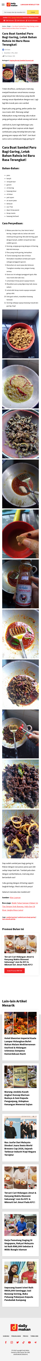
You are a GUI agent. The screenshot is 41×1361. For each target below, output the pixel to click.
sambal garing (11, 917)
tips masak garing (8, 919)
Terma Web (34, 1336)
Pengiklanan (16, 1336)
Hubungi (6, 1336)
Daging (12, 60)
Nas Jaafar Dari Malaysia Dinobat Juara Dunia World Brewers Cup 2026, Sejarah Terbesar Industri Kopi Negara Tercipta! (20, 1148)
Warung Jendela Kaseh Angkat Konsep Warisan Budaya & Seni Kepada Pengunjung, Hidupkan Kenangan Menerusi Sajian (18, 1098)
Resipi (9, 26)
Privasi (25, 1336)
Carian (33, 12)
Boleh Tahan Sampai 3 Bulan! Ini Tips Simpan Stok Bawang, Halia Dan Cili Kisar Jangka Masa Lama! (20, 906)
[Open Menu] (3, 4)
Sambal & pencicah (27, 60)
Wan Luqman (15, 897)
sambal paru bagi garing (26, 917)
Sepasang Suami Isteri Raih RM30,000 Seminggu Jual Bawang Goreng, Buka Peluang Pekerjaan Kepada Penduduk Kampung (18, 1293)
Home (4, 26)
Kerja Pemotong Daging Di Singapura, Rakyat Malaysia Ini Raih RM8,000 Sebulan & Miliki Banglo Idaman (19, 1245)
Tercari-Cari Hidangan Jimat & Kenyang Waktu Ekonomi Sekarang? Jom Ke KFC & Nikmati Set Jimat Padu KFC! (19, 960)
